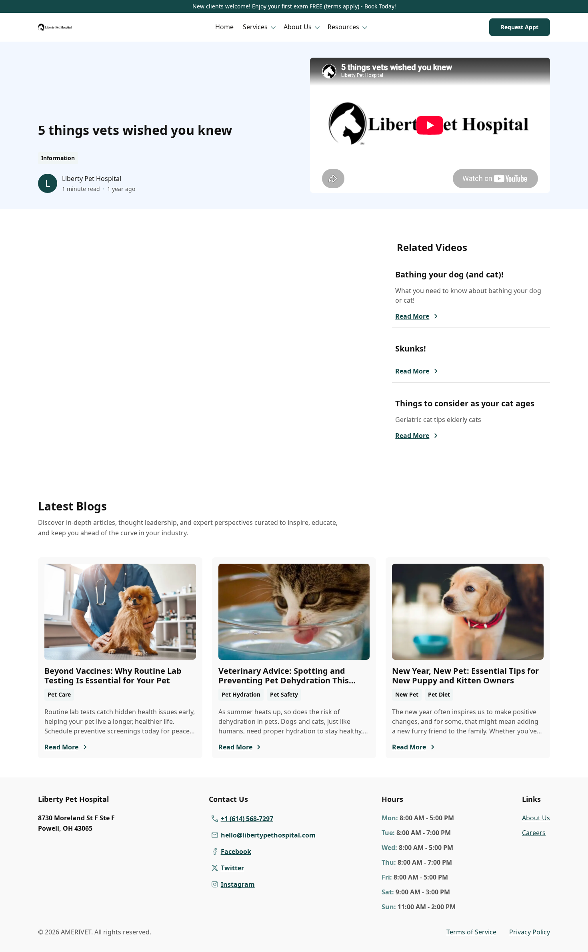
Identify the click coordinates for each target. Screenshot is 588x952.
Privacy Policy (529, 932)
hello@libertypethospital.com (268, 835)
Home (224, 26)
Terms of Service (471, 932)
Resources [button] (343, 26)
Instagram (238, 884)
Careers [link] (534, 832)
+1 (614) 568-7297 (247, 818)
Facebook (236, 851)
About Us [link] (536, 817)
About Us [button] (298, 26)
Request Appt (519, 27)
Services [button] (255, 26)
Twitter (232, 868)
